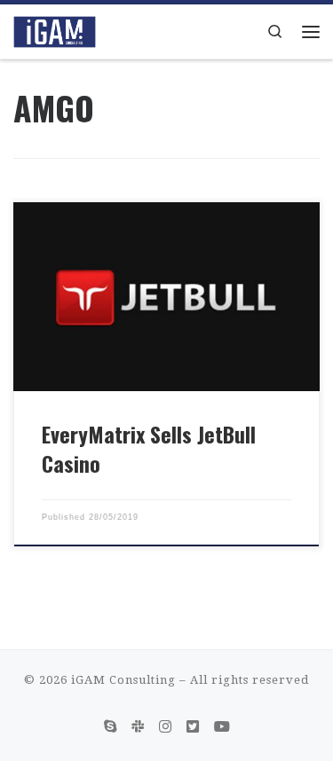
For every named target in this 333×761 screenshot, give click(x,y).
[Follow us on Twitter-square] (192, 727)
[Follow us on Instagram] (165, 727)
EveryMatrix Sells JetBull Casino (149, 449)
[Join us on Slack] (137, 727)
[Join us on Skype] (110, 727)
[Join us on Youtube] (222, 727)
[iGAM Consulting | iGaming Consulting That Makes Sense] (54, 29)
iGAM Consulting (123, 679)
